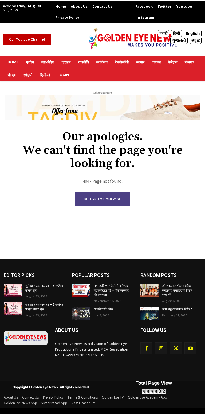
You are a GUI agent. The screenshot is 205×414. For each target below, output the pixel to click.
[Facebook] (146, 348)
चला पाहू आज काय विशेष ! (177, 309)
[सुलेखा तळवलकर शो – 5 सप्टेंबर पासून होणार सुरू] (13, 308)
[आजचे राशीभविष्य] (81, 313)
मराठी (163, 33)
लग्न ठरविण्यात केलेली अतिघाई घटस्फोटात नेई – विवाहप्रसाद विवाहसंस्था (111, 290)
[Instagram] (161, 348)
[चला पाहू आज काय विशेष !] (149, 313)
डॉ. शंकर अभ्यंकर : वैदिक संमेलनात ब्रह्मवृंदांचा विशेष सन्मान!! (177, 290)
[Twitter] (176, 348)
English (193, 33)
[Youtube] (190, 348)
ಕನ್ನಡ (195, 40)
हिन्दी (176, 33)
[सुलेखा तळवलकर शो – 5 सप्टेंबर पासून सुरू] (13, 290)
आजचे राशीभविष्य (103, 309)
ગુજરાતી (179, 40)
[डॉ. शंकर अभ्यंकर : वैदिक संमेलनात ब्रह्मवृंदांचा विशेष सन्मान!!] (149, 290)
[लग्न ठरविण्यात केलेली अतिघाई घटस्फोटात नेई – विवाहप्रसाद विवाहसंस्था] (81, 290)
